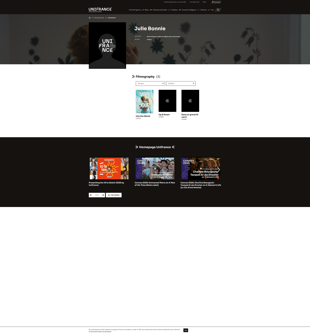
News (147, 10)
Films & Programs (135, 10)
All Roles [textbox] (171, 83)
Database (174, 10)
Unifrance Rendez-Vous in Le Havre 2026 (175, 2)
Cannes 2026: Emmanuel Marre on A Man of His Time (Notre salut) (109, 183)
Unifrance (203, 10)
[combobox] (150, 83)
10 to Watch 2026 (194, 2)
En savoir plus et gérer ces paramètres (100, 331)
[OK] (186, 330)
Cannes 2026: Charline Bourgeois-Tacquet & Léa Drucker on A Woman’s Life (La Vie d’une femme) (155, 185)
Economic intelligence (189, 10)
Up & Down (164, 114)
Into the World (143, 116)
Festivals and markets (160, 10)
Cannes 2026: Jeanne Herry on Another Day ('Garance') (200, 183)
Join (212, 10)
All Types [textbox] (141, 83)
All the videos (113, 195)
